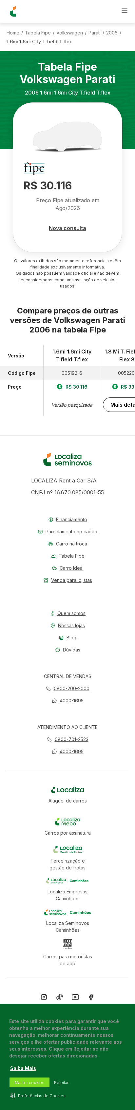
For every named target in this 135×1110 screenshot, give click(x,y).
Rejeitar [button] (61, 1082)
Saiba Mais (23, 1068)
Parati (94, 32)
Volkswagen (69, 32)
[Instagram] (44, 998)
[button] (68, 700)
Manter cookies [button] (29, 1082)
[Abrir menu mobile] (124, 11)
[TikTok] (60, 998)
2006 (112, 32)
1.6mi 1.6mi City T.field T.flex (39, 41)
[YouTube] (75, 998)
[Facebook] (91, 998)
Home (13, 32)
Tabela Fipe (38, 32)
